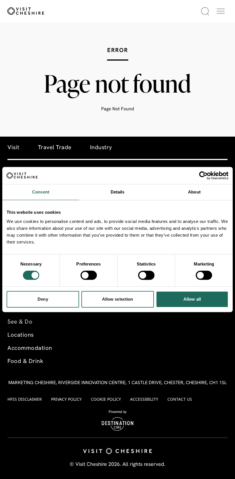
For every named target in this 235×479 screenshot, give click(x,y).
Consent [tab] (40, 191)
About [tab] (194, 191)
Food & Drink (25, 361)
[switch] (89, 275)
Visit (13, 148)
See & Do (19, 322)
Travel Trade (55, 148)
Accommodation (29, 348)
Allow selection (117, 299)
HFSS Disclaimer (24, 399)
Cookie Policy (106, 399)
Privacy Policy (66, 399)
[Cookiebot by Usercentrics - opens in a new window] (203, 175)
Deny (43, 299)
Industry (101, 148)
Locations (20, 335)
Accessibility (144, 399)
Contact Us (179, 399)
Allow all (192, 299)
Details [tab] (118, 191)
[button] (221, 11)
